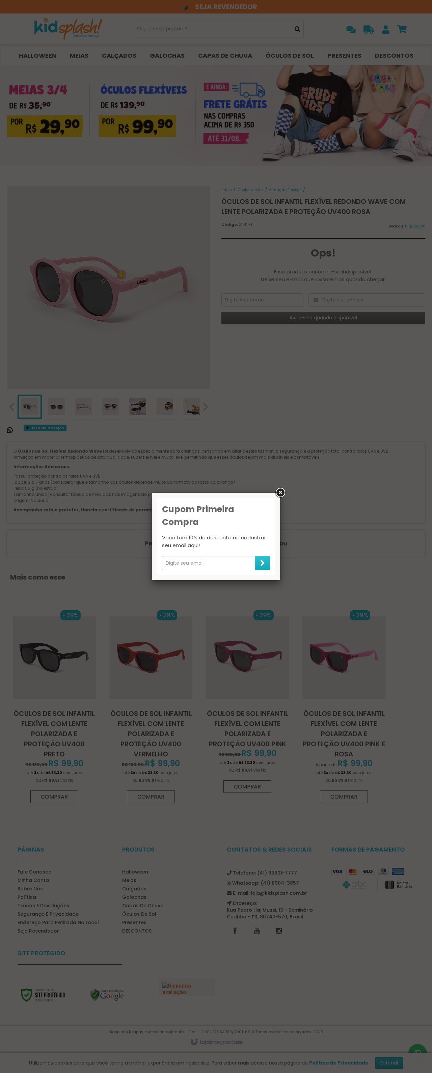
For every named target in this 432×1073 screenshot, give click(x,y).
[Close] (280, 493)
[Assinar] (262, 563)
